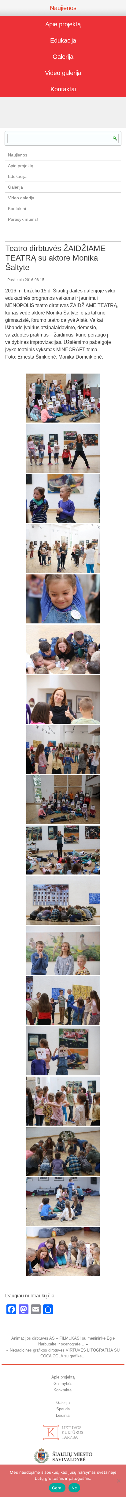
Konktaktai (63, 1390)
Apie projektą (63, 24)
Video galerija (63, 73)
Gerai (57, 1487)
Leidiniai (63, 1415)
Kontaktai (63, 89)
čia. (51, 1295)
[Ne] (118, 1481)
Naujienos (63, 8)
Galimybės (63, 1383)
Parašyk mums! (23, 219)
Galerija (63, 56)
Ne (74, 1487)
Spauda (63, 1409)
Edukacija (63, 40)
